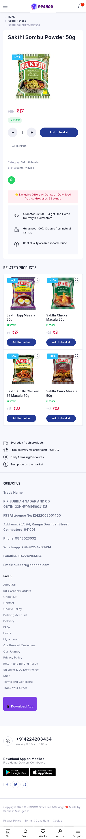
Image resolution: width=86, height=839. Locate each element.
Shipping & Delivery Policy (20, 669)
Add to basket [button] (21, 342)
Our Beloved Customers (19, 645)
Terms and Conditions (18, 681)
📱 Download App (20, 706)
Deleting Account (15, 615)
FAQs (6, 627)
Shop (6, 675)
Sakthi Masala (17, 21)
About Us (9, 584)
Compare (21, 146)
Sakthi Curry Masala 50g (61, 393)
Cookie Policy (12, 609)
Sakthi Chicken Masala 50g (57, 317)
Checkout (10, 596)
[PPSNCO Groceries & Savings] (43, 6)
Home (11, 16)
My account (11, 639)
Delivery (8, 621)
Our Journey (11, 651)
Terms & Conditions (37, 820)
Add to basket (59, 132)
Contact (8, 603)
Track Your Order (15, 688)
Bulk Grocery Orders (17, 591)
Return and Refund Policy (20, 663)
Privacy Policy (12, 657)
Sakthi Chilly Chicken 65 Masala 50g (23, 393)
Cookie (57, 820)
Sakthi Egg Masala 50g (21, 317)
